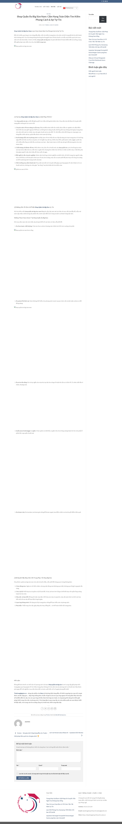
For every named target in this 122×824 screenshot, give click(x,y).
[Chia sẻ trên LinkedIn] (55, 708)
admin (56, 25)
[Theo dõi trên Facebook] (101, 1)
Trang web (64, 765)
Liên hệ (59, 6)
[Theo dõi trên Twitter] (105, 1)
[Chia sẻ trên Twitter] (45, 708)
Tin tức (53, 6)
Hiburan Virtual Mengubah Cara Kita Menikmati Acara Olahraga (97, 60)
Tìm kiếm (91, 14)
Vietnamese (69, 8)
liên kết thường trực (60, 715)
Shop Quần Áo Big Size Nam (23, 31)
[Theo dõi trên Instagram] (103, 1)
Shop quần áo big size (55, 684)
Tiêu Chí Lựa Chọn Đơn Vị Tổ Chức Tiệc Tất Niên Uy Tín (59, 805)
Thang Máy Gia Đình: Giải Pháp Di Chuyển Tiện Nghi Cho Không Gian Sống (98, 34)
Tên (17, 765)
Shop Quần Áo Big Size (42, 207)
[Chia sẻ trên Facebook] (42, 708)
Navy (42, 693)
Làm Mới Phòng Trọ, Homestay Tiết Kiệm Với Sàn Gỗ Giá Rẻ (60, 811)
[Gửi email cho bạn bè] (48, 708)
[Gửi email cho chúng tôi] (107, 1)
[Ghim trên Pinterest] (51, 708)
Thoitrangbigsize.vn (20, 693)
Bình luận (19, 750)
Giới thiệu (46, 6)
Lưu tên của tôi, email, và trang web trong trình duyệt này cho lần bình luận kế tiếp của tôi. (44, 773)
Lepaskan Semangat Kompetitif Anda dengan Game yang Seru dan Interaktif (98, 52)
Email (41, 765)
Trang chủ (38, 6)
